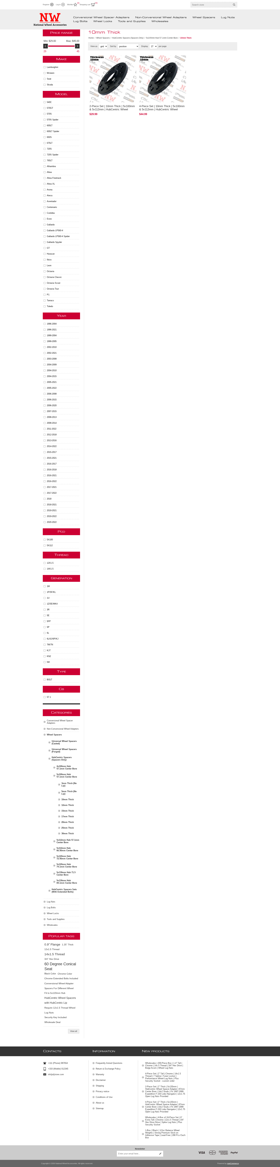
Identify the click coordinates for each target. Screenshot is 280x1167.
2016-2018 (52, 469)
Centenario (52, 207)
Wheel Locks (102, 21)
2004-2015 (52, 376)
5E (48, 615)
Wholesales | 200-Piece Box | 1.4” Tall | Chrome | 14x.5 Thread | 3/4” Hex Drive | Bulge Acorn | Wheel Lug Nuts (164, 1065)
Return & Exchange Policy (108, 1069)
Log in (58, 5)
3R (48, 609)
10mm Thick (67, 799)
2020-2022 (52, 522)
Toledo (50, 306)
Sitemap (100, 1108)
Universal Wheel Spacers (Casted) (64, 742)
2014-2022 (52, 446)
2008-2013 (52, 417)
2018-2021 (52, 504)
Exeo (49, 219)
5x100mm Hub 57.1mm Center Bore (67, 775)
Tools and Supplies (132, 21)
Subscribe (160, 1154)
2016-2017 (52, 464)
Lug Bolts (80, 21)
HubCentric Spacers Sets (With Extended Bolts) (64, 890)
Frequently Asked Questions (109, 1063)
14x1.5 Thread (54, 954)
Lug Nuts (228, 17)
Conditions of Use (104, 1097)
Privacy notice (102, 1091)
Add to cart (122, 98)
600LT (49, 125)
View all (73, 1031)
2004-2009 (52, 364)
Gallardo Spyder (54, 242)
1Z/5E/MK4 (52, 604)
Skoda (50, 84)
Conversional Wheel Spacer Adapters (101, 17)
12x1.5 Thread (51, 949)
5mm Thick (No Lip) (69, 792)
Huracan (51, 254)
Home (91, 38)
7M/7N (50, 644)
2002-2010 (52, 347)
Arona (49, 189)
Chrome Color (65, 973)
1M (48, 586)
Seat (49, 79)
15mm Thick (67, 811)
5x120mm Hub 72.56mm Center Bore (67, 857)
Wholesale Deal (52, 1022)
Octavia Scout (53, 283)
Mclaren (50, 73)
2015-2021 (52, 458)
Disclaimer (101, 1080)
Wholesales (160, 21)
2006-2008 (52, 394)
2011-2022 (51, 429)
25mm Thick (67, 828)
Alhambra (51, 166)
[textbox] (211, 4)
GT (48, 248)
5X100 (50, 539)
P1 (48, 294)
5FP (49, 621)
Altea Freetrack (54, 178)
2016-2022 (52, 481)
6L (48, 633)
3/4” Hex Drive (51, 959)
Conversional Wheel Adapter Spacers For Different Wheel (59, 986)
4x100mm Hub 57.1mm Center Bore (67, 767)
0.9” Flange (52, 944)
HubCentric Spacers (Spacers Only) (62, 758)
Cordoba (51, 213)
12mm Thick (67, 805)
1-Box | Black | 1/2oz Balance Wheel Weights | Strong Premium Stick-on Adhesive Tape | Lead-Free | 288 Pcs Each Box (165, 1134)
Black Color (50, 973)
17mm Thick (67, 816)
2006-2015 (52, 399)
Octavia (50, 271)
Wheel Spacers (203, 17)
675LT (49, 143)
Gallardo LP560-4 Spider (58, 236)
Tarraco (50, 300)
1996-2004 (52, 324)
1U (48, 598)
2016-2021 (52, 475)
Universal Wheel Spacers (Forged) (64, 750)
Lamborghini (52, 67)
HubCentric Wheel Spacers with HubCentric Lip (60, 1000)
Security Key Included (55, 1017)
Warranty (100, 1074)
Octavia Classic (54, 277)
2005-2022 (52, 388)
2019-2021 (52, 510)
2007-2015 (52, 411)
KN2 (49, 656)
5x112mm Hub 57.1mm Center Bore (68, 841)
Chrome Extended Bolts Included (61, 978)
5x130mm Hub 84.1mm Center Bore (67, 881)
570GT (50, 108)
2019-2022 (52, 516)
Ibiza (49, 259)
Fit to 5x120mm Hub (54, 993)
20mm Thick (67, 822)
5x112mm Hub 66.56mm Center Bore (67, 849)
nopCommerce (233, 1163)
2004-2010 (52, 370)
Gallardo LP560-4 (55, 230)
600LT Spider (53, 131)
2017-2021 (52, 487)
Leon (49, 265)
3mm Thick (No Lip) (69, 784)
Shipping (100, 1086)
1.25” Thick (67, 944)
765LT (49, 160)
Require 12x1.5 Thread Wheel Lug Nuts (59, 1010)
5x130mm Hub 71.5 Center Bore (66, 873)
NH (48, 662)
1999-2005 (52, 341)
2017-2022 (52, 493)
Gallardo (51, 224)
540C (49, 102)
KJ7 (49, 650)
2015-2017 (52, 452)
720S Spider (52, 154)
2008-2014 (52, 423)
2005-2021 (52, 382)
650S (49, 137)
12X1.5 (50, 563)
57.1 (49, 697)
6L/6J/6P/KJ (52, 639)
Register (46, 5)
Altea (49, 172)
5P (48, 627)
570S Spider (52, 119)
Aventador (51, 201)
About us (100, 1103)
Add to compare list (105, 97)
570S (49, 114)
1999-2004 (52, 335)
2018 (49, 499)
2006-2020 (52, 405)
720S (49, 149)
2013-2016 (52, 440)
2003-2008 (52, 359)
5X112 (50, 545)
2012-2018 (52, 434)
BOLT (49, 679)
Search (234, 4)
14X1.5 (50, 569)
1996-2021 (52, 329)
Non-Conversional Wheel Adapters (161, 17)
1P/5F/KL (51, 592)
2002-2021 (52, 353)
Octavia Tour (53, 289)
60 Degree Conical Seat (60, 966)
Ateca (49, 195)
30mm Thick (67, 833)
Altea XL (51, 184)
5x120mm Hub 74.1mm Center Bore (67, 865)
